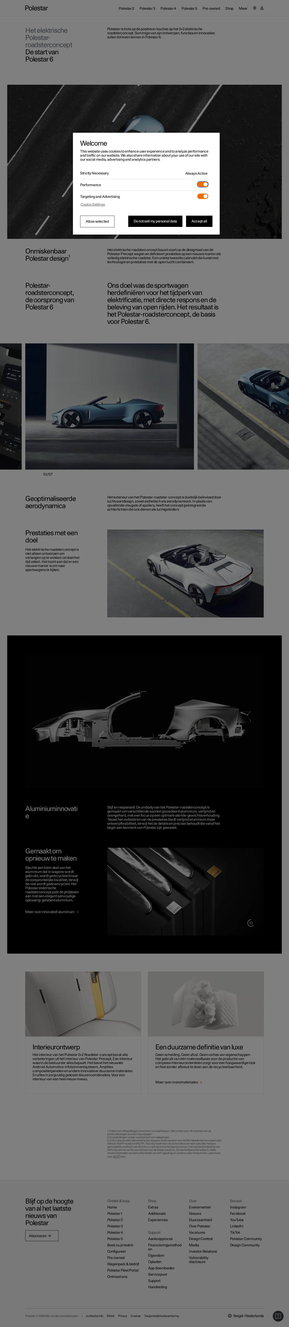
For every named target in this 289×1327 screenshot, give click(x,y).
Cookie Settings (93, 204)
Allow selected (97, 221)
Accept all (199, 221)
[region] (146, 184)
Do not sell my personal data (155, 221)
